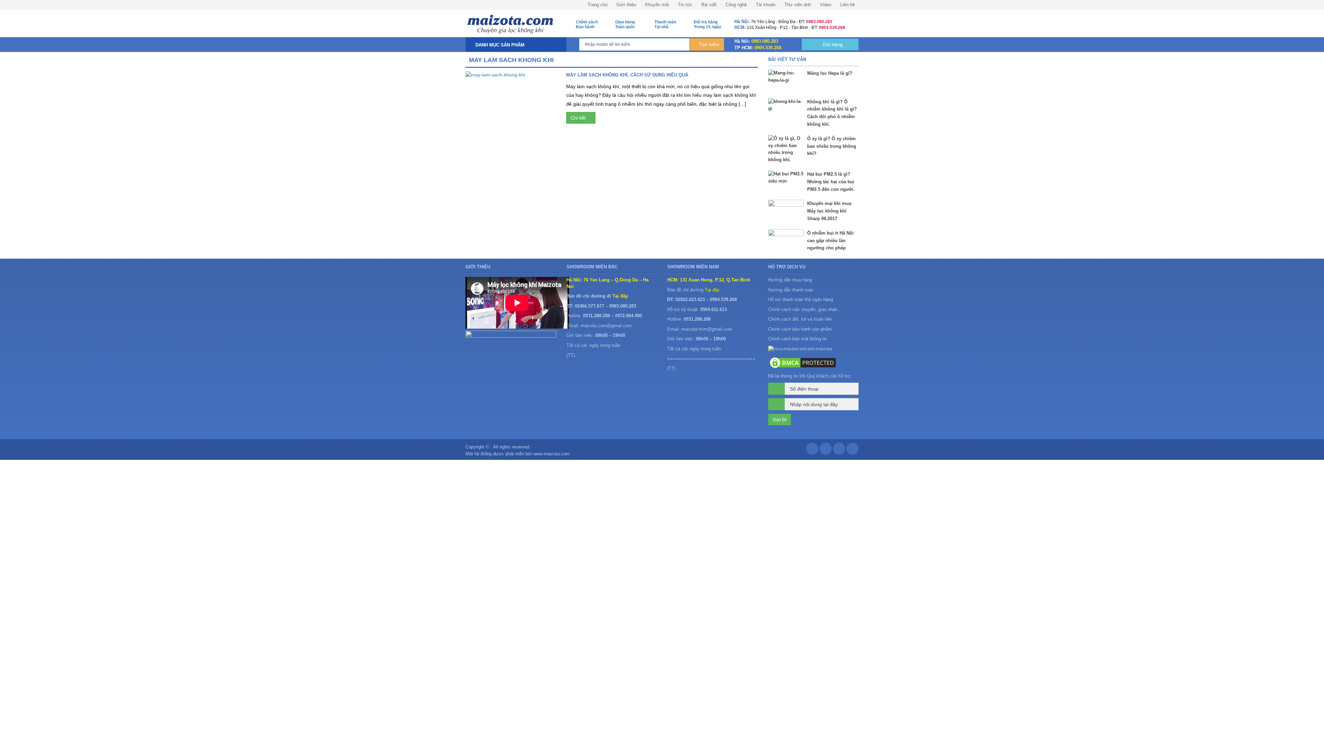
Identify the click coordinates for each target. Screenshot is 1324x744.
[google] (826, 450)
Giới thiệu (626, 4)
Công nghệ (736, 4)
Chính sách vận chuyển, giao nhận (802, 309)
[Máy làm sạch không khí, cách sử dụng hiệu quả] (510, 98)
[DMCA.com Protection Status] (802, 362)
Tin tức (685, 4)
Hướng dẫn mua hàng (790, 279)
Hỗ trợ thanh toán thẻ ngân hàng (800, 299)
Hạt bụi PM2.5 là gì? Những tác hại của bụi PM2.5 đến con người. (831, 182)
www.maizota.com (551, 453)
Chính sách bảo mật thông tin (797, 338)
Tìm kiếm (708, 44)
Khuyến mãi (657, 4)
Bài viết (708, 4)
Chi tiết (579, 118)
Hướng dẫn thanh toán (790, 289)
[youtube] (852, 450)
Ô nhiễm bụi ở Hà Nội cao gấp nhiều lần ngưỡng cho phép (830, 240)
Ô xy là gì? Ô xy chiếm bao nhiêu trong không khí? (831, 146)
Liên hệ (847, 4)
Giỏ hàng (832, 44)
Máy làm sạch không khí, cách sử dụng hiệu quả (627, 75)
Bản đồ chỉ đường (693, 289)
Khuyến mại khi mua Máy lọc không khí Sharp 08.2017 (829, 211)
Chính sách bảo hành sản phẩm (800, 329)
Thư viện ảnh (797, 4)
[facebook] (812, 450)
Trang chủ (598, 4)
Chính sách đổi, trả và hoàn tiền (800, 319)
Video (825, 4)
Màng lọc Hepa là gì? (829, 73)
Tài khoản (765, 4)
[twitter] (839, 450)
